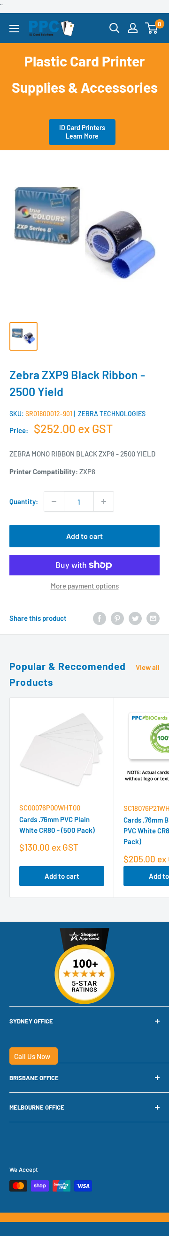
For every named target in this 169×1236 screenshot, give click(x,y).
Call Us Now (32, 1056)
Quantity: (23, 501)
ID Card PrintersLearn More (82, 132)
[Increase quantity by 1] (104, 501)
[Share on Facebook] (99, 618)
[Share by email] (153, 618)
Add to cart (84, 535)
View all (148, 667)
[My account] (133, 28)
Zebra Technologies (112, 414)
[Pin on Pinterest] (117, 618)
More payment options (85, 585)
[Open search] (114, 28)
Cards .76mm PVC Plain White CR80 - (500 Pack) (57, 824)
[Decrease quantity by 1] (54, 501)
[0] (152, 28)
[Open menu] (14, 28)
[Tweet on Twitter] (135, 618)
